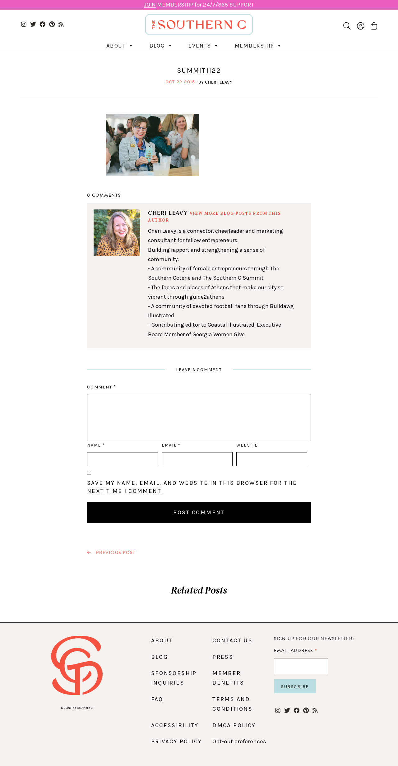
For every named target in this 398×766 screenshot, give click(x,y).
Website (247, 445)
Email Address (295, 650)
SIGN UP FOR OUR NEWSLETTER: (314, 638)
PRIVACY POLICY (176, 741)
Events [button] (199, 45)
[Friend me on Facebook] (42, 25)
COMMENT (101, 387)
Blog (157, 45)
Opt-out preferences (239, 741)
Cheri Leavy (219, 82)
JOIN (150, 4)
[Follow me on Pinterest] (52, 25)
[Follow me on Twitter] (33, 25)
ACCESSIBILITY (175, 725)
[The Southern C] (199, 24)
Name (96, 445)
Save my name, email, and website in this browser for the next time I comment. (192, 486)
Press (222, 657)
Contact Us (232, 640)
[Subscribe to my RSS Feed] (61, 25)
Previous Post (115, 553)
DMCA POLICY (234, 725)
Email (171, 445)
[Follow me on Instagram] (24, 25)
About (116, 45)
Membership (255, 45)
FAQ (157, 699)
